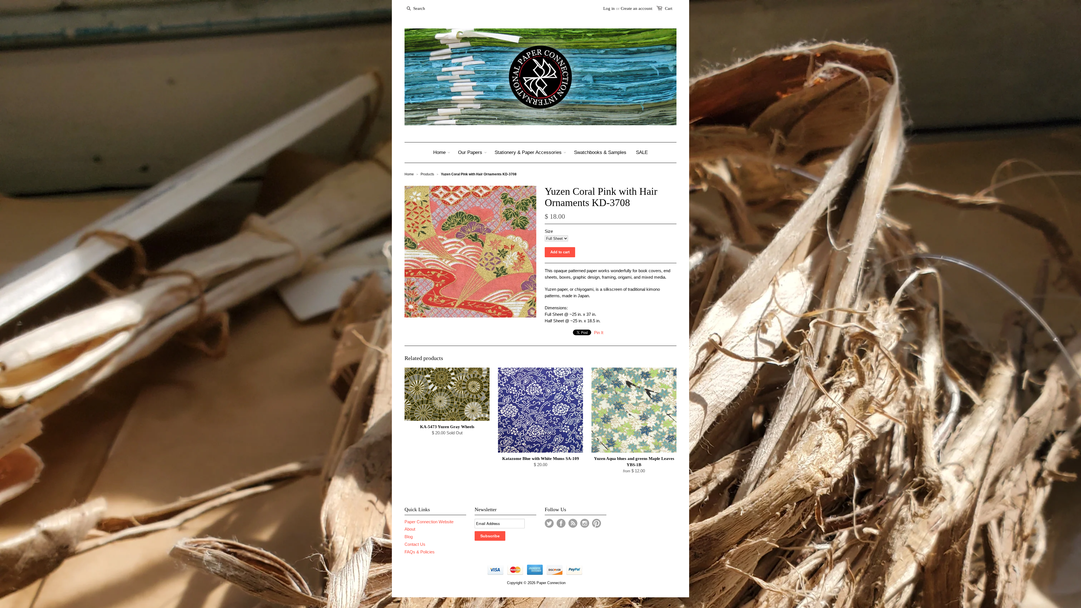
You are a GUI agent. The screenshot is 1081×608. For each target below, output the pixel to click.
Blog (409, 536)
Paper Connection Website (429, 521)
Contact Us (415, 544)
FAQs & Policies (420, 551)
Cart (668, 8)
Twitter (549, 523)
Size (549, 231)
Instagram (584, 523)
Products (427, 174)
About (410, 529)
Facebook (561, 523)
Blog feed (572, 523)
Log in (609, 8)
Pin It (598, 332)
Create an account (636, 8)
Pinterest (596, 523)
